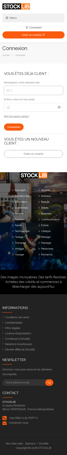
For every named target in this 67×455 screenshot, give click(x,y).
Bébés (44, 207)
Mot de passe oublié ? (16, 116)
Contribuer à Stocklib (17, 338)
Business (46, 213)
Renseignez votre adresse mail (21, 82)
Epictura (30, 443)
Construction (22, 195)
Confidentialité (13, 322)
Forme (44, 225)
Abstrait (45, 190)
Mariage (45, 236)
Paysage (46, 242)
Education (21, 201)
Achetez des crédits (20, 282)
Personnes (47, 248)
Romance (46, 254)
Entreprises (21, 207)
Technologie (22, 231)
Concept (20, 190)
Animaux (46, 195)
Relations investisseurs (18, 344)
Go (49, 382)
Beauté (45, 201)
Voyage (19, 254)
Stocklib (43, 443)
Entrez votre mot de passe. (19, 99)
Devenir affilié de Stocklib (20, 349)
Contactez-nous (18, 422)
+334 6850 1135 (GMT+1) (23, 417)
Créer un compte (32, 34)
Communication (50, 219)
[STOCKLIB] (16, 6)
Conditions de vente (17, 317)
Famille (19, 213)
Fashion (19, 219)
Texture (19, 236)
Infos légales (12, 328)
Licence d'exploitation (18, 333)
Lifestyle (46, 231)
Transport (20, 242)
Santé (18, 225)
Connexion (35, 27)
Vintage (19, 248)
